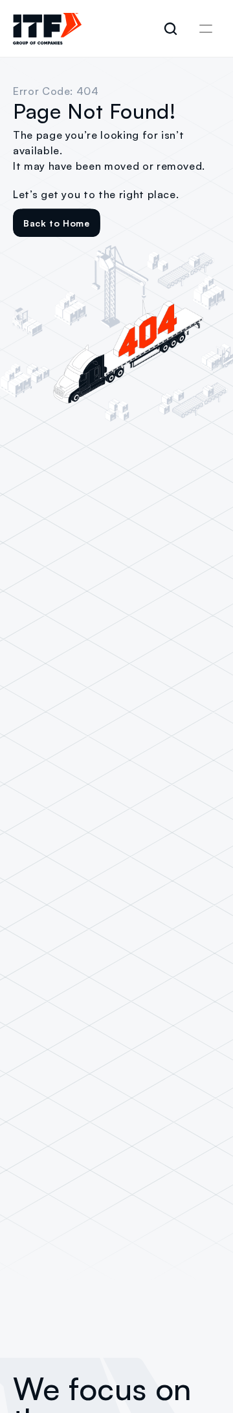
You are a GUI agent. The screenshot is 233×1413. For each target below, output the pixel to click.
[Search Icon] (171, 29)
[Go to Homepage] (47, 29)
